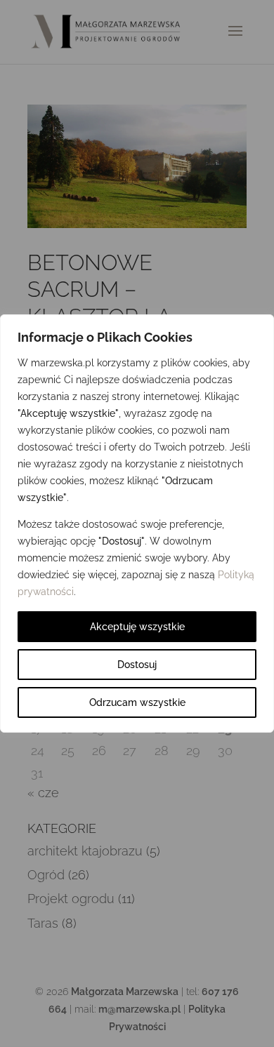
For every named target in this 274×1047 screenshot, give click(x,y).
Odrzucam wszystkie (137, 702)
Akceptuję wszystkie (137, 626)
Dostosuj (137, 664)
